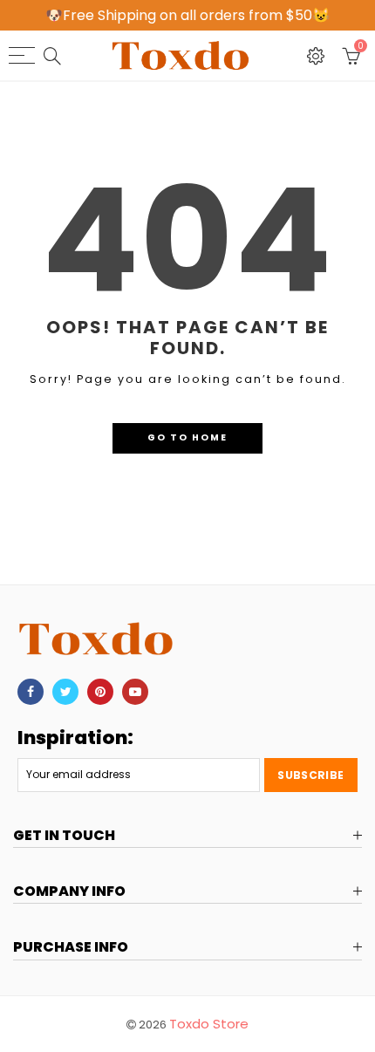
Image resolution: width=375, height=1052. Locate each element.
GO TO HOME (187, 437)
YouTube (135, 692)
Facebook (30, 692)
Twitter (65, 692)
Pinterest (100, 692)
